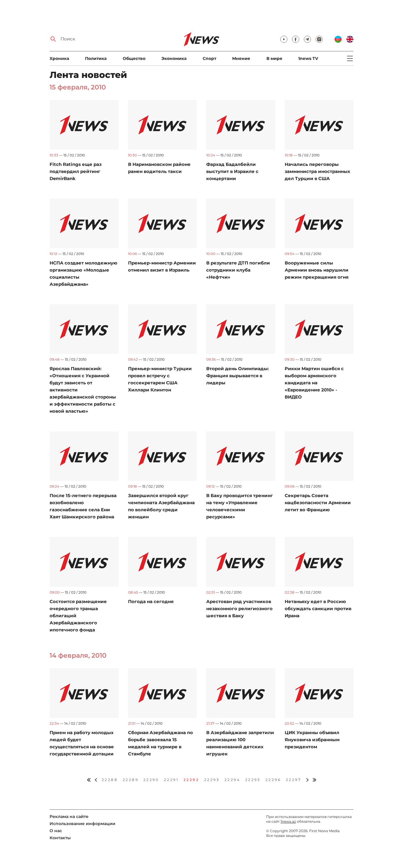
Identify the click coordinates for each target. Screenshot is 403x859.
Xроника (59, 58)
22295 (253, 780)
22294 (232, 780)
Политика (96, 58)
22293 (212, 780)
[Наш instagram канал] (319, 39)
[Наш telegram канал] (307, 39)
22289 (131, 780)
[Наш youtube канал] (283, 39)
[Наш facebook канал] (295, 39)
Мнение (241, 58)
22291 (171, 780)
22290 (151, 780)
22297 (294, 780)
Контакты (60, 838)
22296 (273, 780)
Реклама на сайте (69, 816)
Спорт (209, 58)
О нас (56, 831)
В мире (274, 58)
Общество (134, 58)
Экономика (173, 58)
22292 (191, 780)
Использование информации (82, 824)
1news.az (288, 821)
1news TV (308, 58)
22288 (110, 780)
